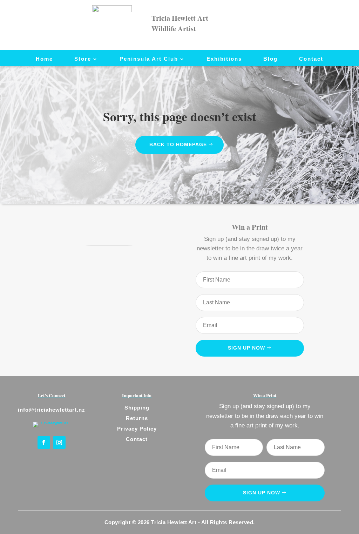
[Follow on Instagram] (59, 442)
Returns (137, 418)
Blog (270, 59)
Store (82, 59)
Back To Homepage (178, 144)
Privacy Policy (137, 429)
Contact (311, 59)
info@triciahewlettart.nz (51, 410)
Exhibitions (224, 59)
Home (44, 59)
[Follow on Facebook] (44, 442)
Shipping (136, 408)
